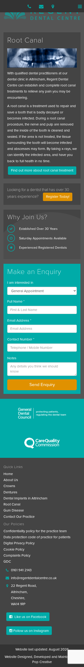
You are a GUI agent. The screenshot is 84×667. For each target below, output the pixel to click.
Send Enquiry (42, 384)
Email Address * (19, 320)
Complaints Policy (17, 555)
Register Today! (57, 197)
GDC (7, 561)
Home (8, 474)
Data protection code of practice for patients (37, 537)
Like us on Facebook (30, 617)
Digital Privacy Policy (19, 543)
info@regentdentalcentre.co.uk (34, 578)
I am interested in (20, 283)
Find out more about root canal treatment (42, 170)
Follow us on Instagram (30, 631)
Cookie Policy (14, 549)
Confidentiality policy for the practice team (35, 531)
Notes (11, 358)
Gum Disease (14, 510)
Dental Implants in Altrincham (25, 498)
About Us (11, 480)
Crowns (9, 486)
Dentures (10, 492)
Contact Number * (20, 339)
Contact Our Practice (19, 517)
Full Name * (15, 301)
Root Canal (12, 504)
